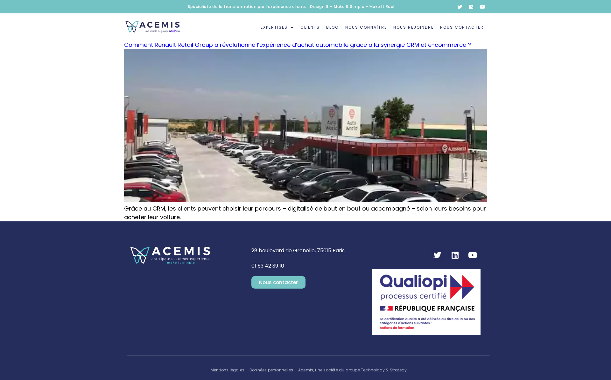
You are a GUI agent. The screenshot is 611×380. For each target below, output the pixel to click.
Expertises (274, 27)
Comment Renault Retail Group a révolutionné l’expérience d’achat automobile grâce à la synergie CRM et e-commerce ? (297, 45)
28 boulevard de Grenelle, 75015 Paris (298, 250)
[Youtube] (482, 6)
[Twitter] (460, 6)
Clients (310, 27)
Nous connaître (366, 27)
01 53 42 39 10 (267, 265)
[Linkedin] (471, 6)
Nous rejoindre (413, 27)
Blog (332, 27)
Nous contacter (462, 27)
